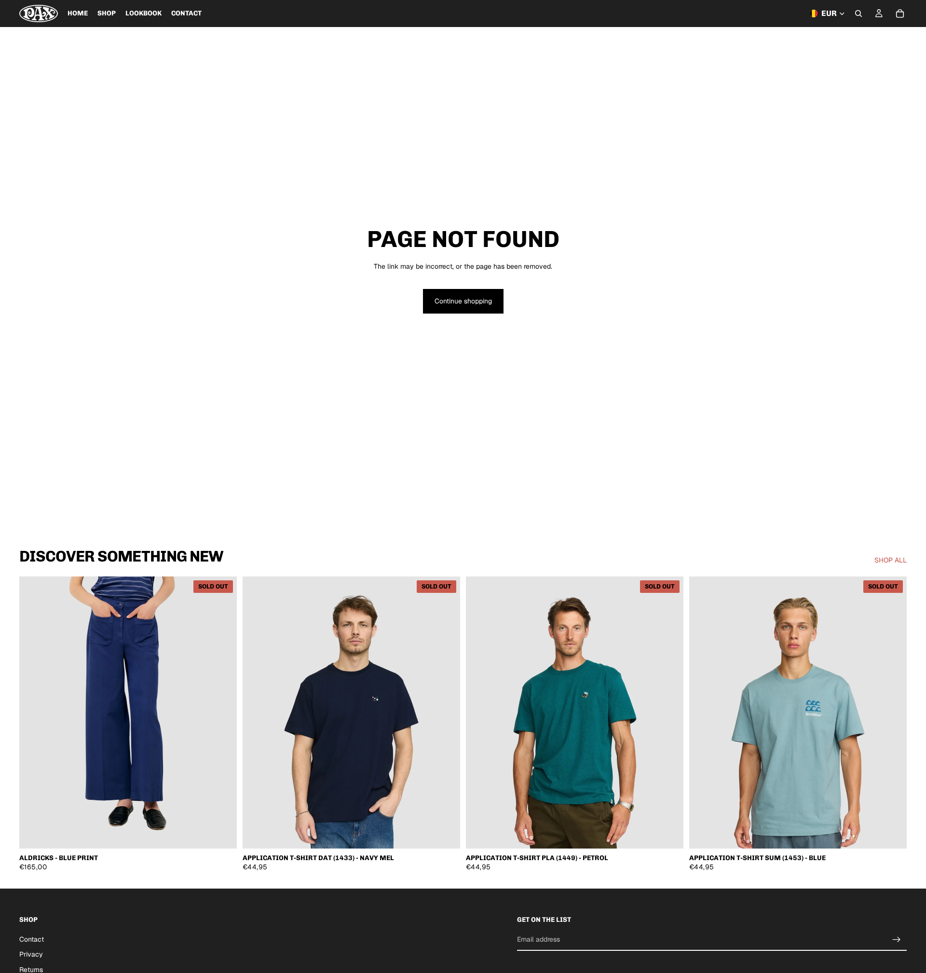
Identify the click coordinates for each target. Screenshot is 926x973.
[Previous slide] (33, 712)
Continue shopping (463, 301)
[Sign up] (896, 939)
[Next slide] (222, 712)
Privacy (31, 954)
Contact (31, 939)
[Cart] (900, 13)
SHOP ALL (890, 560)
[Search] (858, 13)
